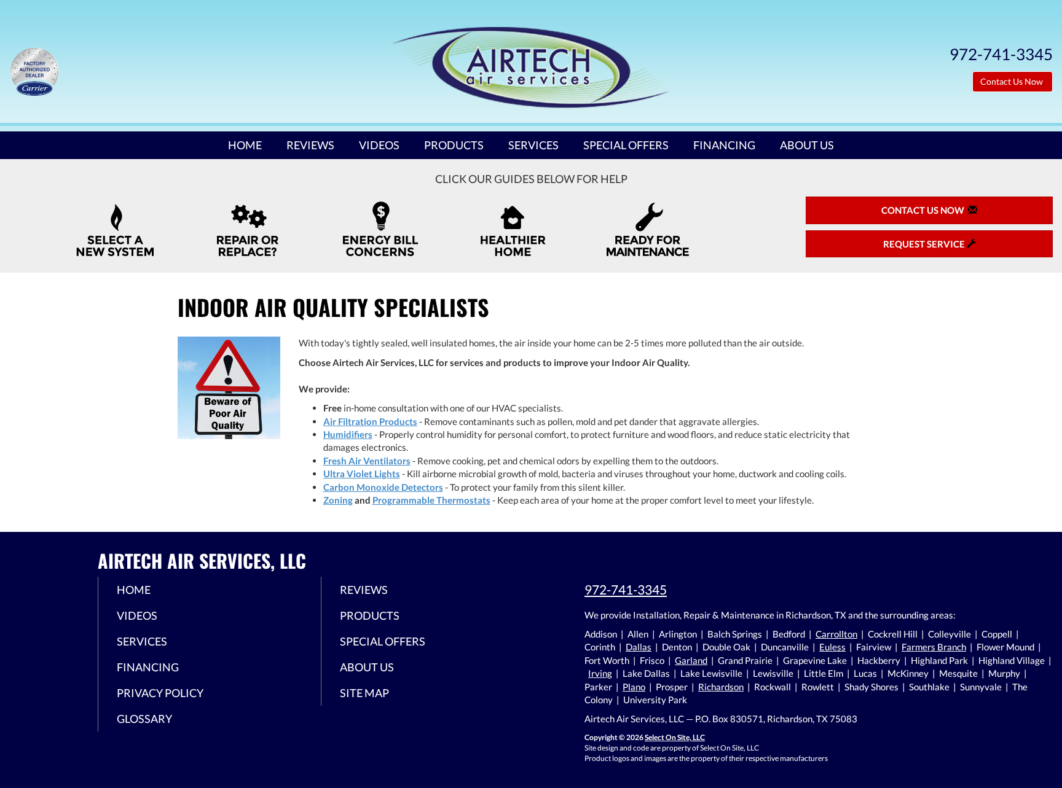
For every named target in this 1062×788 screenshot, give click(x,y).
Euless (832, 646)
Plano (634, 686)
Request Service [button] (925, 243)
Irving (600, 673)
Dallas (638, 646)
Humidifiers (347, 434)
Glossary (144, 718)
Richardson (721, 686)
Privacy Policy (160, 693)
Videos (379, 145)
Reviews (310, 145)
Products (454, 145)
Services (533, 145)
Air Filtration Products (370, 421)
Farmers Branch (934, 646)
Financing (724, 145)
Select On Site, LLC (675, 737)
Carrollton (836, 633)
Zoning (338, 499)
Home (245, 145)
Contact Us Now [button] (1012, 81)
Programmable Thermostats (431, 499)
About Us (807, 145)
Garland (691, 660)
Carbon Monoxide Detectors (383, 487)
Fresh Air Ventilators (367, 460)
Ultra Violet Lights (361, 473)
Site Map (364, 693)
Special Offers (626, 145)
